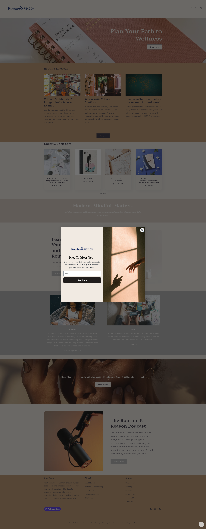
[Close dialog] (142, 230)
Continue (82, 280)
